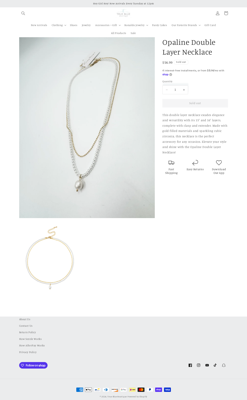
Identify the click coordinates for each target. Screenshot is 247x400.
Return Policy (27, 332)
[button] (23, 13)
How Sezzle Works (30, 338)
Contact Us (26, 325)
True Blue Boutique (117, 396)
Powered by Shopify (137, 396)
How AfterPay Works (32, 345)
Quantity (167, 81)
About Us (24, 319)
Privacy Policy (28, 352)
